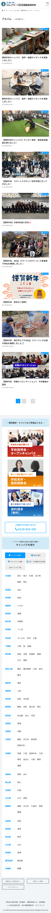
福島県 (8, 605)
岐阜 (19, 698)
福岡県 (8, 806)
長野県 (8, 690)
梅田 (19, 739)
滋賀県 (8, 723)
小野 (33, 759)
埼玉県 (8, 638)
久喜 (35, 638)
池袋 (25, 654)
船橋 (29, 646)
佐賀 (19, 821)
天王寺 (26, 739)
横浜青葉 (27, 669)
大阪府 (8, 739)
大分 (19, 844)
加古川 (26, 759)
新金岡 (34, 739)
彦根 (19, 723)
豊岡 (39, 759)
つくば (20, 629)
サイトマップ (39, 905)
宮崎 (19, 852)
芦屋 (19, 753)
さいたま (21, 638)
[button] (47, 4)
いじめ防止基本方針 (13, 905)
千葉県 (8, 646)
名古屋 (20, 715)
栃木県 (8, 621)
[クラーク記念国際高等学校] (18, 4)
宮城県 (8, 589)
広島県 (8, 790)
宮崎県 (8, 852)
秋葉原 (32, 654)
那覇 (19, 868)
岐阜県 (8, 698)
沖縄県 (8, 868)
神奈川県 (9, 669)
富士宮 (32, 706)
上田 (19, 690)
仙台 (19, 589)
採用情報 (42, 902)
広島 (19, 790)
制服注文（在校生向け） (13, 881)
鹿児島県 (9, 860)
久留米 (34, 806)
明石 (19, 759)
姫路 (19, 765)
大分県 (8, 844)
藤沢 (19, 675)
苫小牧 (38, 575)
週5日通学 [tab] (37, 555)
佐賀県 (8, 821)
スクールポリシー (13, 887)
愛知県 (8, 715)
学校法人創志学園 (12, 902)
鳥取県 (8, 774)
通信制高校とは (32, 902)
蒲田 (25, 660)
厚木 (41, 669)
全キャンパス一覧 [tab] (15, 567)
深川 (19, 575)
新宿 (19, 654)
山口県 (8, 798)
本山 (27, 715)
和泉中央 (21, 745)
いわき (20, 605)
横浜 (19, 669)
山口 (19, 798)
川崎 (35, 669)
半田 (33, 715)
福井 (19, 683)
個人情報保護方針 (28, 905)
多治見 (26, 698)
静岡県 (8, 706)
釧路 (19, 582)
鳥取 (19, 774)
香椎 (19, 812)
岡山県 (8, 782)
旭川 (25, 575)
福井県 (8, 683)
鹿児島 (20, 860)
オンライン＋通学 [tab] (16, 561)
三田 (41, 753)
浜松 (25, 706)
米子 (25, 774)
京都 (19, 731)
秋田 (19, 597)
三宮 (25, 753)
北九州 (26, 806)
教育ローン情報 (38, 881)
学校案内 (22, 902)
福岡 (19, 806)
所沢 (29, 638)
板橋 (39, 654)
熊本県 (8, 836)
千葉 (19, 646)
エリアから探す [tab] (16, 555)
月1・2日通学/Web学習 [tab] (37, 561)
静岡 (19, 706)
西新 (41, 806)
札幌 (31, 575)
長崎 (19, 828)
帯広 (25, 582)
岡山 (19, 782)
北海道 (8, 575)
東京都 (8, 654)
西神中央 (33, 753)
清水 (39, 706)
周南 (25, 798)
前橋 (19, 613)
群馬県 (8, 613)
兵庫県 (8, 753)
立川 (19, 660)
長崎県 (8, 828)
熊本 (19, 836)
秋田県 (8, 597)
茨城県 (8, 629)
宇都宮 (20, 621)
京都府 (8, 731)
